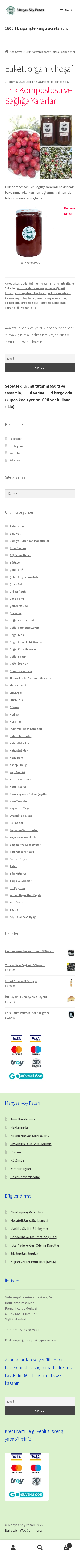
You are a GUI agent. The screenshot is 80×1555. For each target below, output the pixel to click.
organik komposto (53, 303)
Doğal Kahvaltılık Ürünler (26, 642)
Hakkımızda (19, 1127)
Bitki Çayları (18, 548)
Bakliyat (15, 534)
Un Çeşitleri (17, 888)
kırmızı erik (12, 303)
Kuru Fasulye (18, 787)
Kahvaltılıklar (19, 750)
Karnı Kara (16, 758)
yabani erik (28, 308)
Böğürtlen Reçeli (20, 555)
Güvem (14, 707)
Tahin (13, 866)
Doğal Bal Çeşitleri (22, 620)
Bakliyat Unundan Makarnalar (29, 541)
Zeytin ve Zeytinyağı (23, 917)
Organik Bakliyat (21, 815)
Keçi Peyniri (17, 772)
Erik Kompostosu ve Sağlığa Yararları (38, 95)
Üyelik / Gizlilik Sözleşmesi (29, 1228)
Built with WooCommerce (24, 1530)
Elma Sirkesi (18, 685)
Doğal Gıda (17, 635)
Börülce (15, 562)
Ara (40, 1547)
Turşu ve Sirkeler (20, 881)
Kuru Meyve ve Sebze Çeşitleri (29, 794)
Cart (61, 1544)
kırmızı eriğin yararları (51, 298)
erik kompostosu (59, 293)
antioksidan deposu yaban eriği (38, 288)
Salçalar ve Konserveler (25, 845)
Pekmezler (16, 823)
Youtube (15, 453)
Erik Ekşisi (16, 693)
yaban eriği (12, 308)
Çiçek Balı (16, 584)
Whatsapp (16, 460)
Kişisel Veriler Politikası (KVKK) (33, 1262)
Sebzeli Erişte (18, 859)
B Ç (67, 82)
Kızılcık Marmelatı (21, 779)
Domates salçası (21, 671)
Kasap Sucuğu (19, 765)
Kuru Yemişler (18, 801)
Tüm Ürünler (18, 873)
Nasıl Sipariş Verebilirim (27, 1212)
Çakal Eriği (17, 570)
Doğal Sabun (18, 656)
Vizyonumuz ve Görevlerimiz (31, 1144)
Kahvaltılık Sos (20, 743)
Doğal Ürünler (30, 283)
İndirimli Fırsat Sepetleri (26, 729)
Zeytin (14, 910)
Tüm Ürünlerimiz (22, 1119)
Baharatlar (17, 526)
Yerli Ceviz (16, 902)
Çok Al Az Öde (19, 606)
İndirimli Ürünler (20, 736)
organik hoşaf (30, 303)
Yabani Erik (47, 283)
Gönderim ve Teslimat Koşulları (33, 1237)
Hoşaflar (15, 721)
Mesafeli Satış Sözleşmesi (29, 1220)
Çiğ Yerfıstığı (18, 591)
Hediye (14, 714)
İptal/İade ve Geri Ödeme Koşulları (35, 1245)
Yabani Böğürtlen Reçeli (25, 895)
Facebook (16, 439)
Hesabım (13, 1547)
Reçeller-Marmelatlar (24, 837)
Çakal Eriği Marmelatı (24, 577)
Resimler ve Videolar (25, 1177)
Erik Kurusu (17, 700)
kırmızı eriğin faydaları (20, 298)
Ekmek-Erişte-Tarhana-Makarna (30, 678)
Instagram (17, 446)
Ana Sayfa (16, 52)
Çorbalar (15, 613)
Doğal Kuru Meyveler (23, 649)
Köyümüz (17, 1160)
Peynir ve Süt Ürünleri (24, 830)
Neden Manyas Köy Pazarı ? (29, 1135)
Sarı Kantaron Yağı (22, 852)
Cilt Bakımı (17, 598)
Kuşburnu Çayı (19, 808)
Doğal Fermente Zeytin (25, 628)
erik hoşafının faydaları (30, 293)
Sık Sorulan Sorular (24, 1253)
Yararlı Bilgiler (65, 283)
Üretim (15, 1152)
